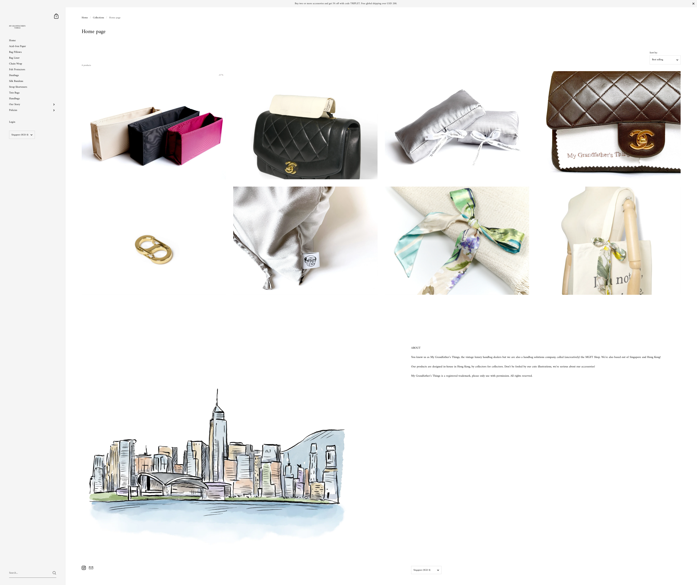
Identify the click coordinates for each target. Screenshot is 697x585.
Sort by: (653, 53)
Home (85, 17)
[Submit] (54, 573)
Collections (98, 17)
